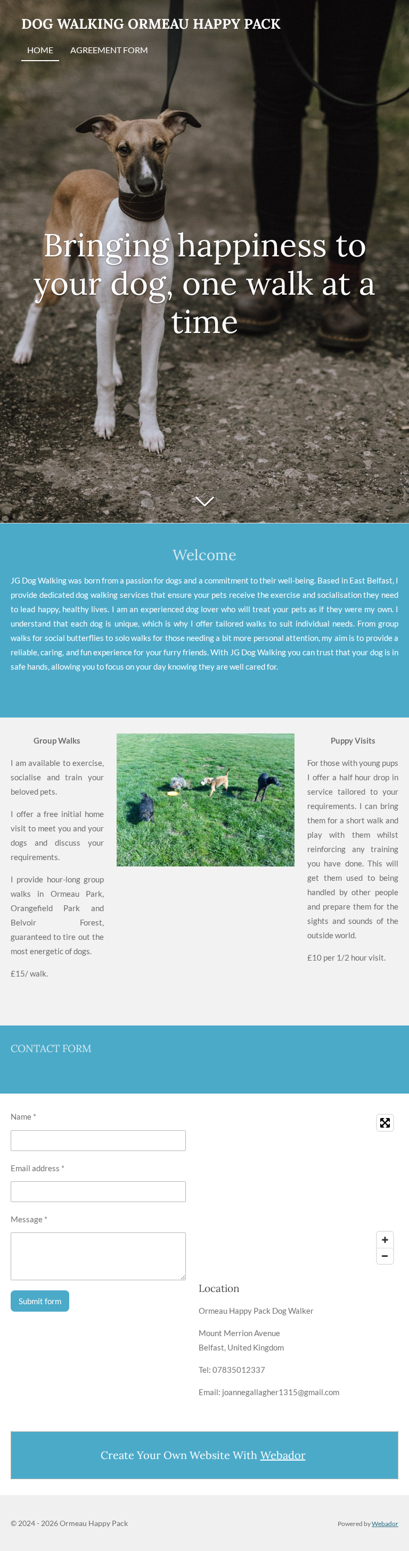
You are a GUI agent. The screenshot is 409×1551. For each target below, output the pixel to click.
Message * (29, 1219)
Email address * (37, 1168)
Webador (283, 1455)
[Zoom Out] (385, 1256)
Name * (23, 1116)
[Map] (298, 1189)
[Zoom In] (385, 1240)
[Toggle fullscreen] (385, 1123)
